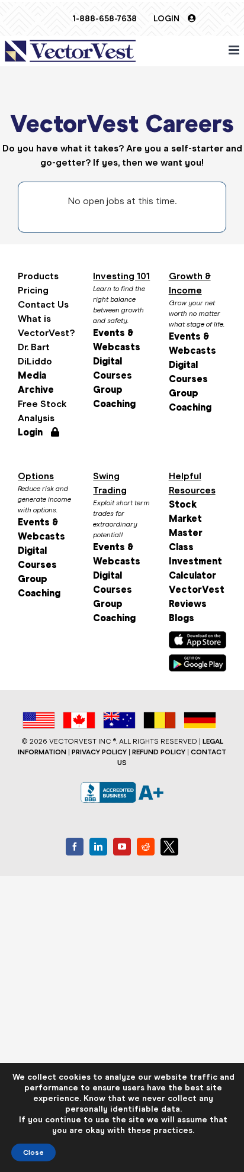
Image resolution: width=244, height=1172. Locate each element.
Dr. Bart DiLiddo (35, 354)
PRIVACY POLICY (99, 752)
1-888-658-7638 (104, 19)
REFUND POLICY (158, 752)
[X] (169, 846)
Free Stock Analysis (42, 411)
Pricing (33, 290)
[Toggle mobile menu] (235, 50)
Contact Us (43, 304)
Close (33, 1152)
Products (38, 276)
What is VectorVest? (46, 325)
